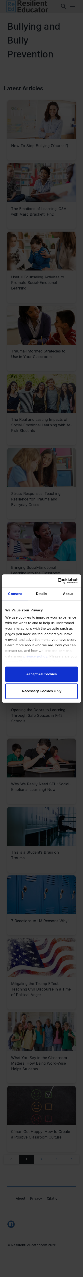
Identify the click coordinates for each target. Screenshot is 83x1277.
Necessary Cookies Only (41, 691)
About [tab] (68, 594)
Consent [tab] (15, 594)
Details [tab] (41, 594)
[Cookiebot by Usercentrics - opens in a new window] (58, 581)
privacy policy (35, 656)
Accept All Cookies (41, 674)
